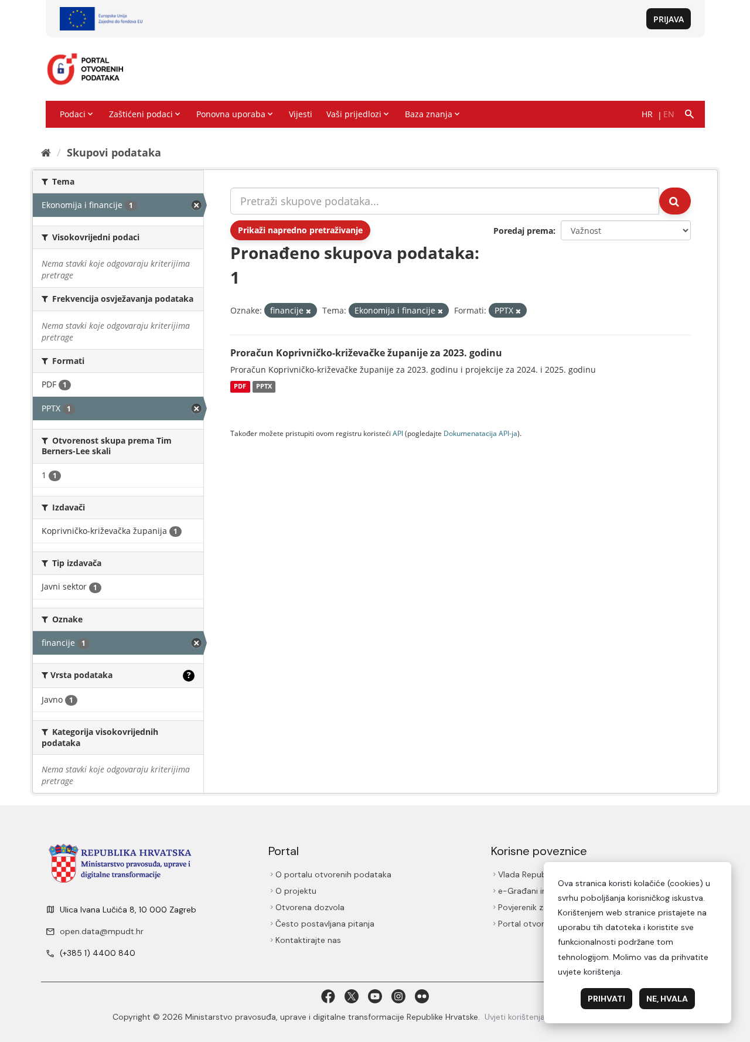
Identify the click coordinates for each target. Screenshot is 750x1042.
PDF (240, 387)
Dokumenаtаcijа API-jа (480, 433)
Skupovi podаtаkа (114, 152)
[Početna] (46, 152)
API (398, 433)
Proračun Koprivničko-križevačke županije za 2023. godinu (366, 352)
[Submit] (675, 201)
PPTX (264, 387)
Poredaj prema (523, 230)
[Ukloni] (308, 311)
